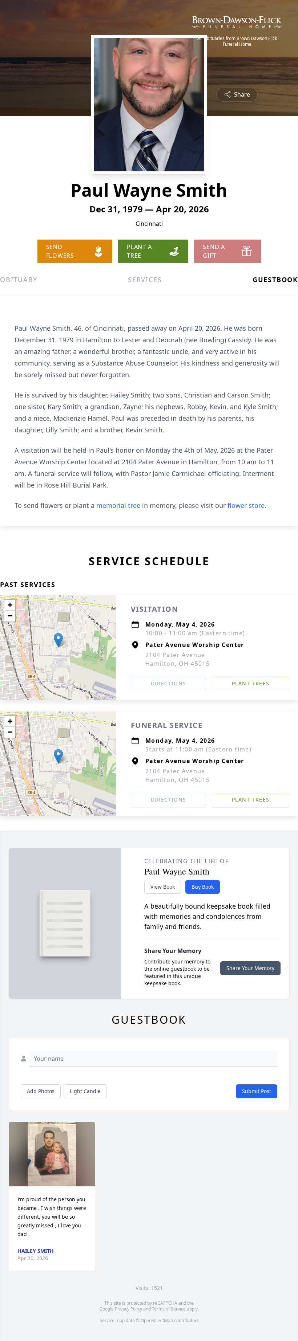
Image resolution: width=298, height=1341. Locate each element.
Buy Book (203, 886)
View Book (162, 886)
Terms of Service (169, 1309)
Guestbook (275, 279)
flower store (246, 505)
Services (145, 279)
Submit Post (256, 1091)
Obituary (18, 279)
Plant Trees (250, 683)
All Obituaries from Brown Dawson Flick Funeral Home (237, 41)
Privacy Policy (128, 1309)
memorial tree (118, 505)
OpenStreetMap (157, 1320)
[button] (58, 640)
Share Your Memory (250, 968)
